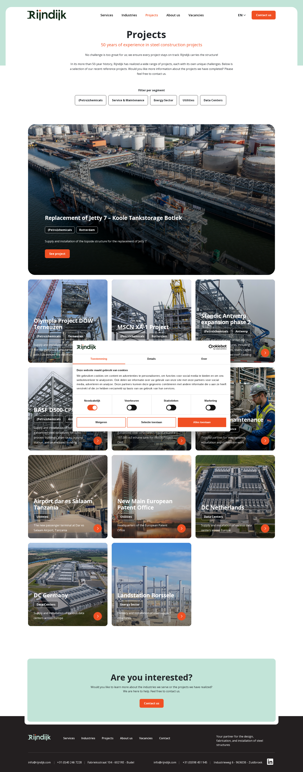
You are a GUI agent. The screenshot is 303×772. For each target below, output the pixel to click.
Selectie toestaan (151, 422)
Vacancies (196, 15)
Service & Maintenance (128, 100)
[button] (264, 15)
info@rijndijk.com (39, 762)
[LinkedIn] (270, 764)
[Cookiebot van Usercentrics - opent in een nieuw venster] (211, 347)
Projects (151, 15)
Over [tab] (204, 358)
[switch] (132, 408)
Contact (164, 738)
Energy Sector (163, 100)
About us (173, 15)
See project (57, 254)
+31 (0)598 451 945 (195, 762)
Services (106, 15)
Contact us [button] (151, 703)
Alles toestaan (202, 422)
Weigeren (101, 422)
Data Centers (213, 100)
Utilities (188, 100)
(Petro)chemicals (91, 100)
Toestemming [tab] (98, 358)
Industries (129, 15)
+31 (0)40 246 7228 (69, 762)
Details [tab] (151, 358)
